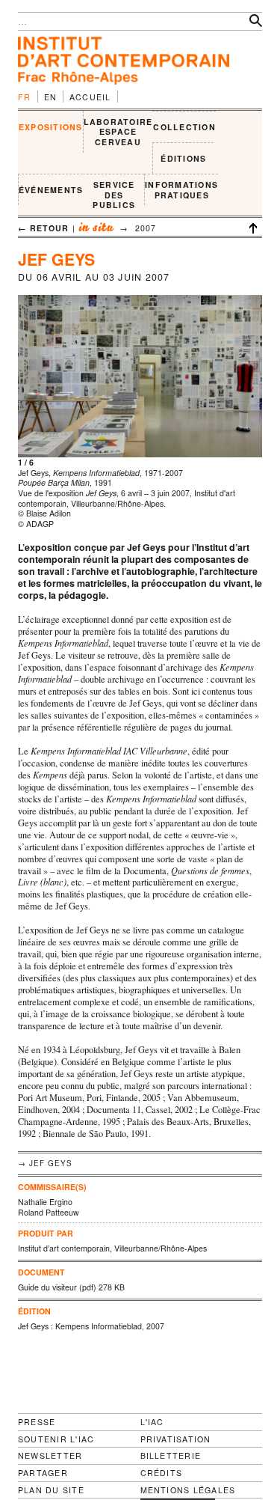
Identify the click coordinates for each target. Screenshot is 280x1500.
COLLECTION (184, 126)
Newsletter (50, 1455)
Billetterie (171, 1455)
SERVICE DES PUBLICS (114, 194)
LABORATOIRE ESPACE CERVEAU (118, 131)
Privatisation (175, 1439)
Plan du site (51, 1490)
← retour (43, 228)
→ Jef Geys (45, 1163)
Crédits (161, 1473)
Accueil (90, 97)
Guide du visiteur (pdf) (57, 1287)
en (50, 97)
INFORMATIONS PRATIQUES (181, 190)
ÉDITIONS (183, 158)
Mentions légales (188, 1490)
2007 (145, 228)
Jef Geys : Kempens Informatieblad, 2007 (91, 1326)
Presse (36, 1421)
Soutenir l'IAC (56, 1439)
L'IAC (152, 1421)
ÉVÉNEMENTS (51, 189)
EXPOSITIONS (51, 126)
